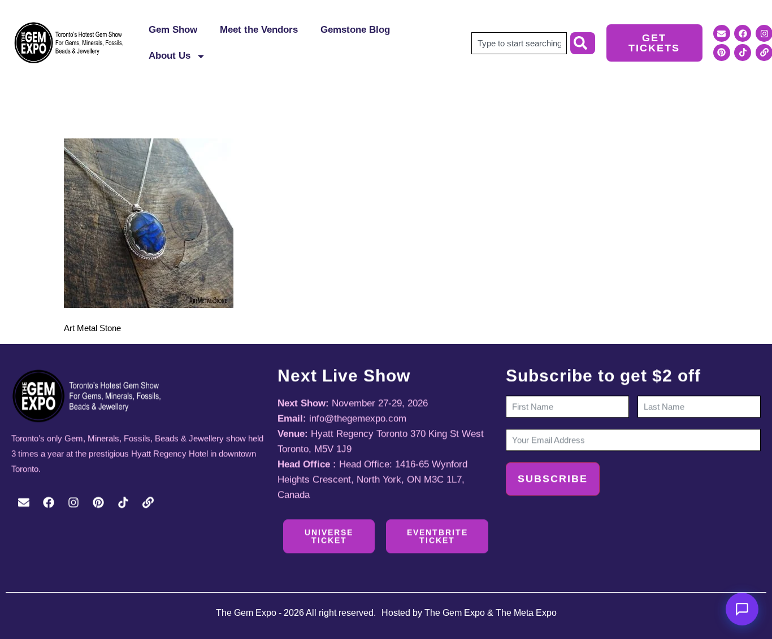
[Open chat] (742, 609)
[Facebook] (742, 33)
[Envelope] (721, 33)
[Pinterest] (721, 52)
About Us (169, 55)
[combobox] (519, 43)
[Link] (148, 502)
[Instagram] (73, 502)
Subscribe (553, 478)
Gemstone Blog (355, 29)
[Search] (582, 43)
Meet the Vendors (259, 29)
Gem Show (173, 29)
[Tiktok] (742, 52)
